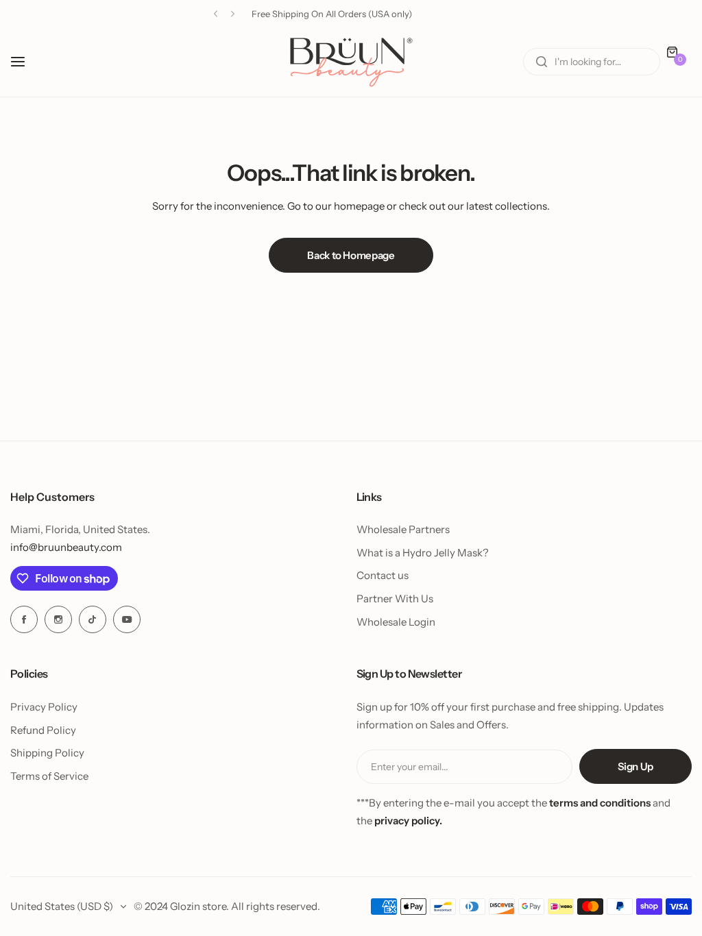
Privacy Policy (43, 706)
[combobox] (591, 61)
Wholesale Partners (403, 529)
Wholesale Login (395, 621)
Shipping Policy (47, 752)
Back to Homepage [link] (350, 255)
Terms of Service (49, 776)
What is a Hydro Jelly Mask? (422, 552)
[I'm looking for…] (541, 61)
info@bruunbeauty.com (66, 547)
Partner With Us (394, 598)
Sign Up (635, 766)
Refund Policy (43, 730)
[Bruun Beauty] (351, 62)
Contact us (382, 575)
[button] (215, 14)
